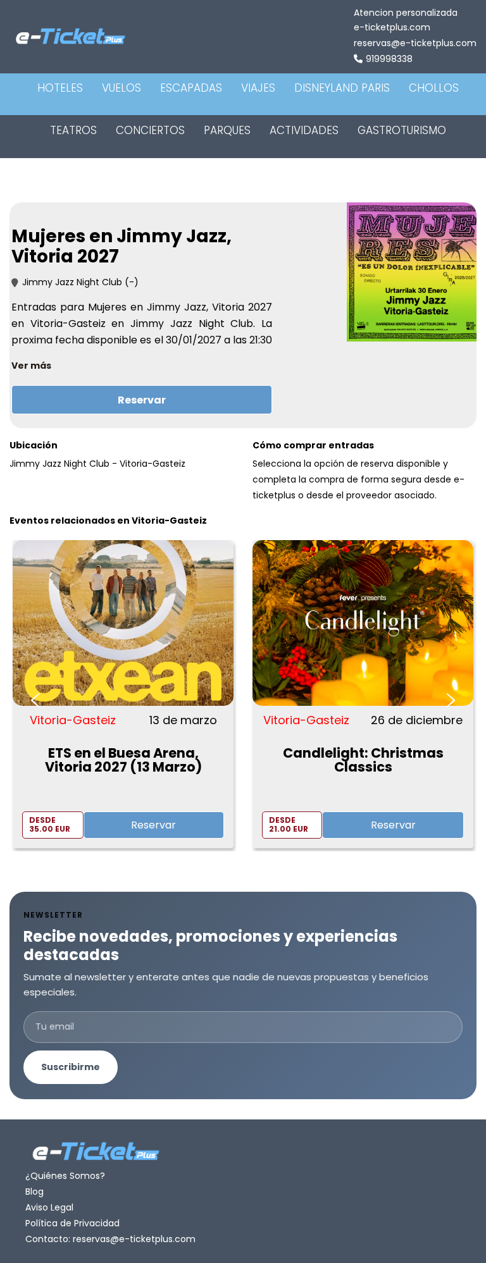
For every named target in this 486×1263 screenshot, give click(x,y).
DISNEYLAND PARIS (342, 87)
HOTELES (60, 87)
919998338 (389, 58)
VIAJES (258, 87)
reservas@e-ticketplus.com (415, 43)
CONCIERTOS (150, 130)
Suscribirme (70, 1067)
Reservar (142, 400)
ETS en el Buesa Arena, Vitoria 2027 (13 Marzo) (123, 760)
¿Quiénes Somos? (65, 1175)
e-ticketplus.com (392, 27)
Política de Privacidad (72, 1223)
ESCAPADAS (191, 87)
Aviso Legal (49, 1207)
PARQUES (227, 130)
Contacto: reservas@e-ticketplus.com (110, 1239)
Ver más (31, 365)
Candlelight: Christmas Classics (363, 760)
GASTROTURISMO (402, 130)
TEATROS (73, 130)
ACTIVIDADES (304, 130)
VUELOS (121, 87)
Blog (34, 1191)
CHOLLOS (434, 87)
